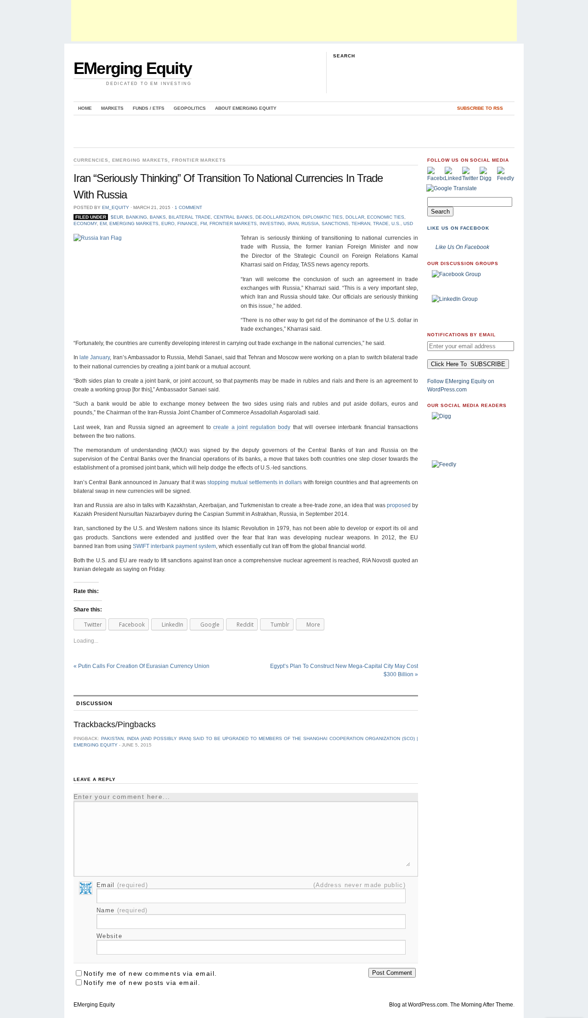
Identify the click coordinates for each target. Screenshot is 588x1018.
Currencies (91, 160)
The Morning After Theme (481, 1004)
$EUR (117, 217)
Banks (158, 217)
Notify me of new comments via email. (150, 973)
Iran (293, 223)
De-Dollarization (277, 217)
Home (85, 108)
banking (136, 217)
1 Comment (188, 207)
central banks (233, 217)
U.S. (396, 223)
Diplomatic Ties (323, 217)
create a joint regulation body (251, 427)
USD (408, 223)
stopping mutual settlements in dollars (254, 482)
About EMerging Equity (246, 108)
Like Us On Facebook (458, 228)
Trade (381, 223)
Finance (187, 223)
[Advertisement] (294, 20)
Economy (85, 223)
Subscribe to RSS (480, 108)
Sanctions (335, 223)
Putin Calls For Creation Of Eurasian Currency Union (141, 666)
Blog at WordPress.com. (419, 1004)
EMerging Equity (133, 68)
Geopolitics (190, 108)
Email (122, 885)
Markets (112, 108)
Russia (310, 223)
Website (109, 936)
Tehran (360, 223)
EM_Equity (115, 207)
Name (122, 910)
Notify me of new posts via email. (142, 982)
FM (203, 223)
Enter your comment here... (122, 796)
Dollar (354, 217)
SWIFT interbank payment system (174, 546)
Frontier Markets (199, 160)
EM (103, 223)
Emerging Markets (140, 160)
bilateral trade (190, 217)
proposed (399, 505)
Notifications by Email (461, 334)
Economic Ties (385, 217)
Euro (168, 223)
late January (94, 357)
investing (272, 223)
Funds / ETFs (148, 108)
